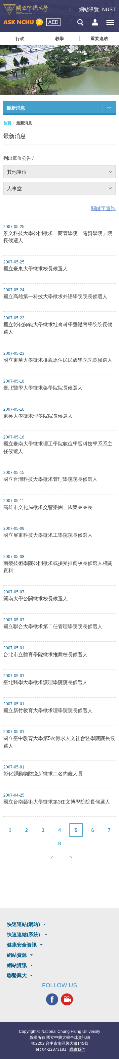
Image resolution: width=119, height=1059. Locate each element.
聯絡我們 (77, 1049)
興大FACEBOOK (52, 999)
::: (71, 9)
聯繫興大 (17, 975)
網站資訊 (17, 965)
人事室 (14, 188)
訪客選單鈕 (95, 22)
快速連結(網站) (23, 924)
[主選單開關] (110, 22)
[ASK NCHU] (23, 22)
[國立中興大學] (25, 9)
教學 (59, 38)
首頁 (7, 123)
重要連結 (99, 38)
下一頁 (71, 858)
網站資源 (17, 955)
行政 (20, 38)
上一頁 (51, 858)
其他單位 (17, 172)
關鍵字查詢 (103, 208)
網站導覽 (89, 9)
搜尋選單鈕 (80, 22)
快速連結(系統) (24, 934)
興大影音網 (67, 999)
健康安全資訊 (22, 944)
